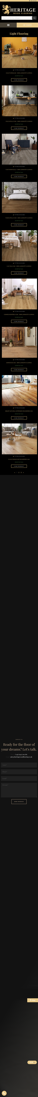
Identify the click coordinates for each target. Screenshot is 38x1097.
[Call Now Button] (4, 1093)
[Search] (34, 18)
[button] (8, 25)
